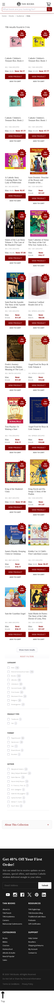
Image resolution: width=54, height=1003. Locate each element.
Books (5, 938)
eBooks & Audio (9, 953)
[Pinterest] (37, 895)
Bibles (5, 942)
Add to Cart (15, 81)
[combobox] (27, 9)
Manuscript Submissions (12, 924)
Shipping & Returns (36, 945)
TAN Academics (9, 916)
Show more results (27, 650)
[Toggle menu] (3, 4)
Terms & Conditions (11, 984)
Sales (5, 960)
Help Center (33, 938)
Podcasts (32, 920)
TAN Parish (7, 913)
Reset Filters (27, 656)
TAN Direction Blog (35, 913)
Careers (6, 920)
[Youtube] (8, 895)
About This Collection (27, 824)
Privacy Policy (27, 984)
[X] (29, 895)
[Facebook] (22, 895)
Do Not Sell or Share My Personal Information (22, 978)
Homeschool (8, 949)
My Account (32, 949)
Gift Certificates (34, 924)
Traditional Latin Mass (37, 916)
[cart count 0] (49, 5)
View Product (15, 76)
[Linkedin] (44, 895)
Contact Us (32, 953)
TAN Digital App (34, 909)
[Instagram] (15, 895)
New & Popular (8, 956)
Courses (6, 945)
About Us (6, 909)
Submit (45, 885)
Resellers (32, 942)
